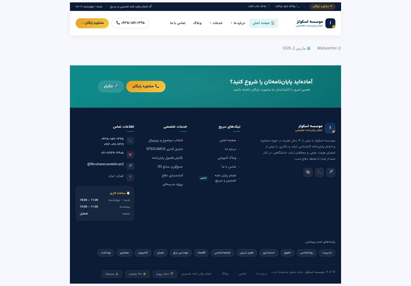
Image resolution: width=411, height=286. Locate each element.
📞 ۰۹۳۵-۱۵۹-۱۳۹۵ (287, 7)
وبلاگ (197, 23)
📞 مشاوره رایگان (145, 86)
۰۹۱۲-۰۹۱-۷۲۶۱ (114, 144)
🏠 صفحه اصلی (264, 23)
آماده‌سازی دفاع (174, 175)
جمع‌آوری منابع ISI (172, 166)
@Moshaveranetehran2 (105, 164)
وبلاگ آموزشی (229, 157)
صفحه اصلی (230, 140)
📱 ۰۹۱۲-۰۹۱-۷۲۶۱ (259, 7)
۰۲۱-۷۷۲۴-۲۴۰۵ (112, 152)
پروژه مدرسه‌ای (175, 184)
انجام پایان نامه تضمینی (196, 274)
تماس (242, 274)
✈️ (330, 172)
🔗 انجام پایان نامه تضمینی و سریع (131, 7)
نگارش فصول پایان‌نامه (169, 157)
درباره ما (237, 23)
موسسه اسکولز (315, 272)
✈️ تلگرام (111, 86)
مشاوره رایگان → (92, 23)
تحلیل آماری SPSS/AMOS (166, 149)
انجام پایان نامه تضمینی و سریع (220, 178)
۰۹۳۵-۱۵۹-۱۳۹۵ (112, 138)
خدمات (216, 23)
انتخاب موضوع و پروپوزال (167, 140)
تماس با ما (178, 23)
